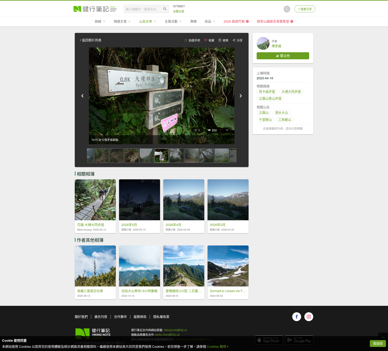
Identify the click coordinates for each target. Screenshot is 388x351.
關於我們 (81, 316)
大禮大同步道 (291, 91)
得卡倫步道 (267, 91)
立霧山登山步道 (270, 98)
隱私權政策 (161, 316)
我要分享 (306, 9)
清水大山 (281, 112)
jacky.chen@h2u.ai (167, 334)
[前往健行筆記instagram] (308, 316)
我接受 (378, 343)
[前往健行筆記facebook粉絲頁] (296, 316)
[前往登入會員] (287, 9)
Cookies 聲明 (216, 346)
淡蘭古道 (178, 11)
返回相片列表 (91, 40)
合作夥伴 (120, 316)
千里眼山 (265, 119)
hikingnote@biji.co (175, 330)
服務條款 (140, 316)
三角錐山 (284, 119)
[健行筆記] (95, 9)
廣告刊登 (100, 316)
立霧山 (264, 112)
